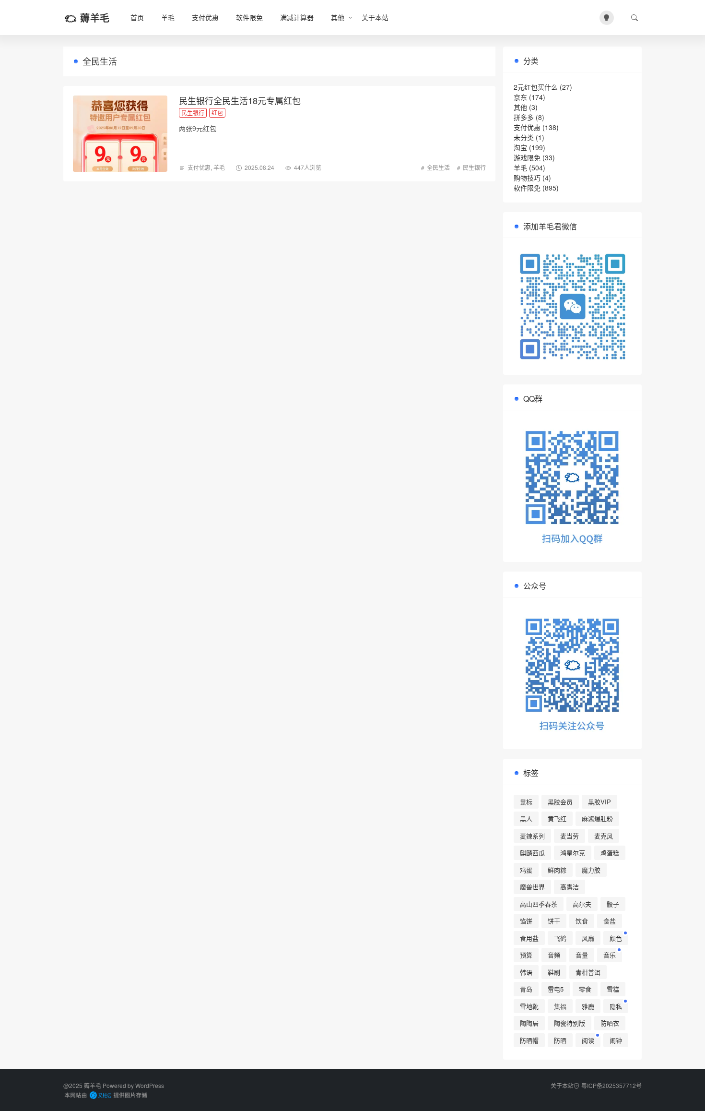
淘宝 (520, 147)
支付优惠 (205, 17)
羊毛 (168, 17)
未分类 (524, 137)
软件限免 (249, 17)
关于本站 (375, 17)
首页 (137, 17)
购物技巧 (527, 177)
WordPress (149, 1085)
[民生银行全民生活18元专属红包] (120, 134)
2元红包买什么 (536, 87)
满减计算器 (297, 17)
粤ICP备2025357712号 (611, 1085)
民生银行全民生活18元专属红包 (240, 100)
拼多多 (524, 117)
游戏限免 (527, 157)
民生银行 (474, 167)
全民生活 (438, 167)
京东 (520, 97)
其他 (520, 107)
